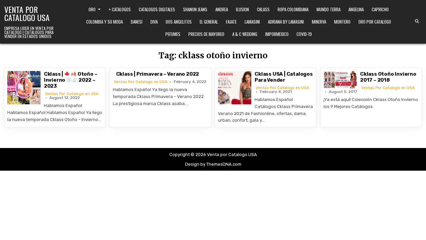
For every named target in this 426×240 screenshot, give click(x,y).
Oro (92, 9)
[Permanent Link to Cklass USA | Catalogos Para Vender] (234, 87)
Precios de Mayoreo (206, 34)
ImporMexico (277, 34)
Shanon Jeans (195, 9)
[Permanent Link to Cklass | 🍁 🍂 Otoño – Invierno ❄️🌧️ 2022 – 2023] (24, 87)
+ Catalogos (119, 9)
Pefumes (172, 34)
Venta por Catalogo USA (27, 13)
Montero (342, 21)
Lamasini (252, 21)
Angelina (356, 9)
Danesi (136, 21)
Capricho (380, 9)
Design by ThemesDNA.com (213, 164)
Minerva (319, 21)
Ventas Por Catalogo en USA (72, 94)
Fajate (231, 21)
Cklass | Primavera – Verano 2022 (157, 74)
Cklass (263, 9)
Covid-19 (304, 34)
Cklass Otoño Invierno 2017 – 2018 (388, 77)
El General (209, 21)
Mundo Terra (328, 9)
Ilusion (242, 9)
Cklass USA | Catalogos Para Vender (284, 77)
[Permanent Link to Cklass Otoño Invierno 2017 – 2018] (340, 79)
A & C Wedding (244, 34)
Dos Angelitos (179, 21)
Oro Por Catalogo (374, 21)
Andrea (221, 9)
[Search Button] (417, 21)
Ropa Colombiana (293, 9)
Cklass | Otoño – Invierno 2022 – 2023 (71, 80)
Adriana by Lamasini (286, 21)
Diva (154, 21)
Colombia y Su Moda (104, 21)
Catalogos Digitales (157, 9)
